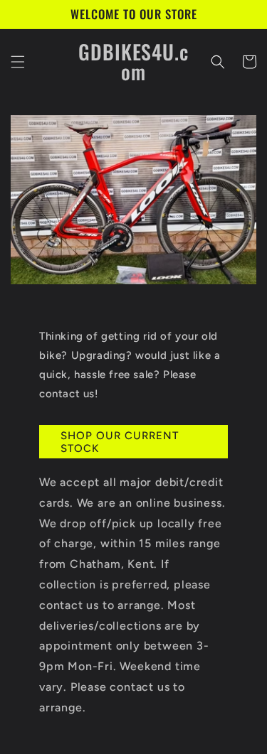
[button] (17, 61)
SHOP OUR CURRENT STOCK (120, 442)
